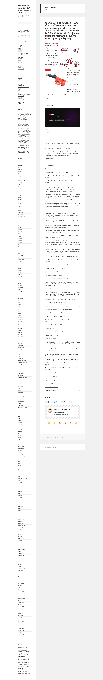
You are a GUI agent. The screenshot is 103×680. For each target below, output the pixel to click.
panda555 (20, 291)
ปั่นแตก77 (20, 463)
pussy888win (21, 347)
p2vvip (19, 289)
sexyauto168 (20, 375)
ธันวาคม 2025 (21, 596)
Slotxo (19, 390)
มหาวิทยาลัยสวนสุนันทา (22, 474)
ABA (19, 186)
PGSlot (19, 313)
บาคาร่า (19, 452)
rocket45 (20, 349)
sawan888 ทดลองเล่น (22, 362)
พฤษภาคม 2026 (21, 585)
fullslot (19, 90)
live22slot (20, 92)
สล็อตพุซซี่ (20, 512)
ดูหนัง (19, 81)
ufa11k (19, 409)
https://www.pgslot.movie (23, 86)
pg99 (19, 89)
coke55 (19, 221)
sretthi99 (20, 394)
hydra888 (20, 242)
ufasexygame (21, 429)
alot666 (19, 195)
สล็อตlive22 (20, 506)
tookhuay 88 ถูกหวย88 (22, 407)
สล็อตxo (19, 510)
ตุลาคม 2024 (20, 626)
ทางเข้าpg (20, 450)
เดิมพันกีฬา (20, 545)
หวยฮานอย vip (21, 538)
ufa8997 (20, 416)
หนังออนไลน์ (20, 536)
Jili (18, 244)
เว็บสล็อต (20, 553)
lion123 (19, 270)
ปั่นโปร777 (20, 465)
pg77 (19, 300)
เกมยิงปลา (20, 540)
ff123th (19, 227)
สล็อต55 (19, 487)
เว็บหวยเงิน (20, 103)
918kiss (19, 75)
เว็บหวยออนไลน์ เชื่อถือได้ (23, 557)
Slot (19, 384)
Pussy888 (20, 343)
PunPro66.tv (20, 334)
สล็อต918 (20, 499)
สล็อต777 (20, 493)
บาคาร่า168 (20, 54)
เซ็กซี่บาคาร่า (20, 542)
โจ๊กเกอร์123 (20, 570)
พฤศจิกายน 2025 (21, 598)
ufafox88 (20, 424)
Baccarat (20, 199)
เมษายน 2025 (20, 613)
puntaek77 (20, 341)
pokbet (19, 330)
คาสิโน (19, 437)
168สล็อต (20, 165)
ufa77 (19, 414)
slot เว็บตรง (20, 47)
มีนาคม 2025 (20, 615)
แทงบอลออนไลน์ (21, 568)
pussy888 (20, 84)
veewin (19, 433)
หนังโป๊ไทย (20, 58)
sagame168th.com (22, 360)
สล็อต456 (20, 484)
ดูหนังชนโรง (20, 97)
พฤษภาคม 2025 (21, 611)
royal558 (20, 351)
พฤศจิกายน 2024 (21, 624)
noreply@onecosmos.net (62, 414)
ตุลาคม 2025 (20, 600)
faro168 (19, 225)
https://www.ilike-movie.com (24, 94)
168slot (19, 163)
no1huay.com (21, 287)
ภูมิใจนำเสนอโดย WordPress (50, 447)
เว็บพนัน (19, 551)
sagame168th (21, 358)
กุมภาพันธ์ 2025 (21, 617)
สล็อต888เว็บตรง (21, 497)
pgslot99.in (20, 324)
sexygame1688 (21, 381)
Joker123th (20, 654)
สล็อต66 (19, 489)
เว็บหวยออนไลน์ (21, 555)
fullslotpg (20, 229)
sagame (19, 79)
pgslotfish (20, 326)
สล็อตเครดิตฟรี (21, 521)
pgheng (19, 306)
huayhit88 (20, 240)
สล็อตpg (19, 508)
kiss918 (19, 65)
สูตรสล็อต (20, 534)
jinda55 (19, 248)
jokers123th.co (21, 259)
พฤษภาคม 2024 (21, 636)
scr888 (19, 369)
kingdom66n (20, 266)
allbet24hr (20, 191)
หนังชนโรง (20, 77)
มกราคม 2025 (21, 619)
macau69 (20, 281)
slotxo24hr (20, 392)
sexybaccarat (21, 85)
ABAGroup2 (20, 188)
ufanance (20, 427)
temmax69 (20, 405)
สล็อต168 (20, 45)
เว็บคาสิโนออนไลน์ (61, 437)
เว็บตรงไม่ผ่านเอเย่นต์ (22, 549)
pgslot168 (20, 315)
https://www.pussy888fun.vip (24, 53)
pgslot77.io (20, 319)
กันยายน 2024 (21, 628)
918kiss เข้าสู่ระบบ (21, 180)
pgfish (19, 304)
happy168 (20, 236)
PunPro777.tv (21, 339)
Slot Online (20, 386)
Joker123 (20, 253)
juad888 (20, 261)
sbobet (19, 366)
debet (19, 223)
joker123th (20, 257)
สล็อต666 (20, 491)
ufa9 (19, 418)
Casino (19, 218)
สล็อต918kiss (20, 502)
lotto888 (20, 279)
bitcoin (19, 203)
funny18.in (20, 233)
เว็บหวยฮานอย (21, 560)
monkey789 (20, 283)
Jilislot (19, 246)
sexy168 (20, 371)
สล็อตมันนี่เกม (21, 514)
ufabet (19, 420)
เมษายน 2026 (20, 587)
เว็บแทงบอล (20, 562)
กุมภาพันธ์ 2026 (21, 591)
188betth (20, 169)
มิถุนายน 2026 (21, 583)
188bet (19, 167)
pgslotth (20, 328)
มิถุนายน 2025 (21, 609)
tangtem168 (20, 403)
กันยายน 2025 (21, 602)
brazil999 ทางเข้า (21, 216)
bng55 (19, 206)
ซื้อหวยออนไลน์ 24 (21, 442)
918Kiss (19, 178)
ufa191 (19, 412)
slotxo (19, 56)
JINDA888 (20, 50)
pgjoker (19, 311)
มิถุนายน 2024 (21, 634)
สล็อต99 (19, 48)
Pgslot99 (20, 321)
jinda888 (20, 251)
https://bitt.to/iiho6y (49, 383)
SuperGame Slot (21, 401)
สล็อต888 (20, 495)
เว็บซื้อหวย (20, 547)
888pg (19, 176)
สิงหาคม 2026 (21, 579)
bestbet (19, 201)
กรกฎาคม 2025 (21, 606)
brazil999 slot (21, 212)
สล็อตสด (20, 517)
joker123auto (21, 255)
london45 (20, 276)
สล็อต (19, 480)
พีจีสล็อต (20, 469)
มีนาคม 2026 (20, 589)
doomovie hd (21, 68)
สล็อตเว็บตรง (20, 49)
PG (18, 294)
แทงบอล (19, 566)
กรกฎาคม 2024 (21, 632)
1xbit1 (19, 173)
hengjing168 (20, 238)
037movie (20, 161)
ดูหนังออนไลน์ (21, 95)
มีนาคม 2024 (20, 639)
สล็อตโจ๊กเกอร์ (21, 529)
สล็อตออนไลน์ (21, 99)
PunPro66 (20, 332)
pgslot (19, 61)
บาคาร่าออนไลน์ (21, 101)
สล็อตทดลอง (20, 57)
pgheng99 (20, 309)
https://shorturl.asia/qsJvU (51, 386)
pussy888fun (20, 345)
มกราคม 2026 (21, 594)
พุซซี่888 (20, 83)
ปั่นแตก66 (20, 461)
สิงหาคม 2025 (21, 604)
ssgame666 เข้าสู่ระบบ (22, 396)
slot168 (19, 388)
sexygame (20, 379)
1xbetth (19, 59)
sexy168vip (20, 373)
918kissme (20, 184)
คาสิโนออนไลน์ (21, 439)
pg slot (19, 63)
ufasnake (20, 431)
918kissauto (20, 182)
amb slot (20, 197)
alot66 (19, 193)
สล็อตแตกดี (20, 527)
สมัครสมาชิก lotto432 (22, 478)
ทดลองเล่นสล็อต (21, 446)
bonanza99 (20, 208)
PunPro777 (20, 336)
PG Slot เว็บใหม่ (21, 298)
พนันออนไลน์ (20, 467)
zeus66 (19, 435)
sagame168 (20, 356)
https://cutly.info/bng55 (50, 380)
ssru (19, 399)
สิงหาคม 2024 (21, 630)
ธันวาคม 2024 (21, 621)
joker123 (20, 44)
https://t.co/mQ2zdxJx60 (50, 390)
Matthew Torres (59, 412)
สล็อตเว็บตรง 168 (21, 525)
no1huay (20, 285)
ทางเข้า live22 (21, 448)
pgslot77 (20, 98)
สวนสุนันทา (20, 532)
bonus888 (20, 210)
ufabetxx (20, 422)
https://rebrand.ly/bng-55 (51, 376)
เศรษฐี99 (20, 564)
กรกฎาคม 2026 (21, 581)
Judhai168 (20, 263)
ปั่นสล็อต (20, 459)
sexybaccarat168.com (22, 377)
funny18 (20, 62)
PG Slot (19, 296)
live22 (19, 272)
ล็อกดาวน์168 (20, 476)
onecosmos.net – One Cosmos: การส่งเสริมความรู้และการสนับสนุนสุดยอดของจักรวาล (24, 8)
